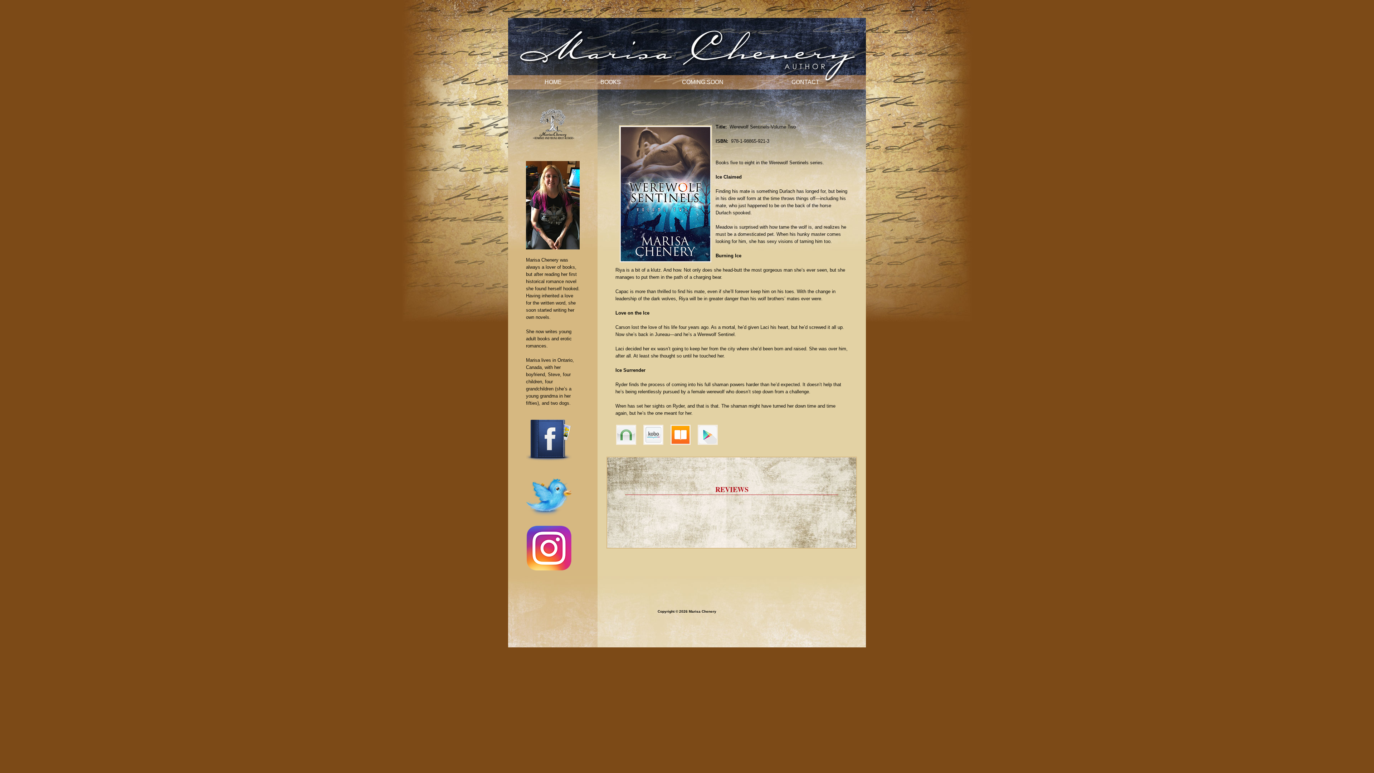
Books (610, 82)
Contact (805, 82)
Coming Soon (702, 82)
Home (553, 82)
